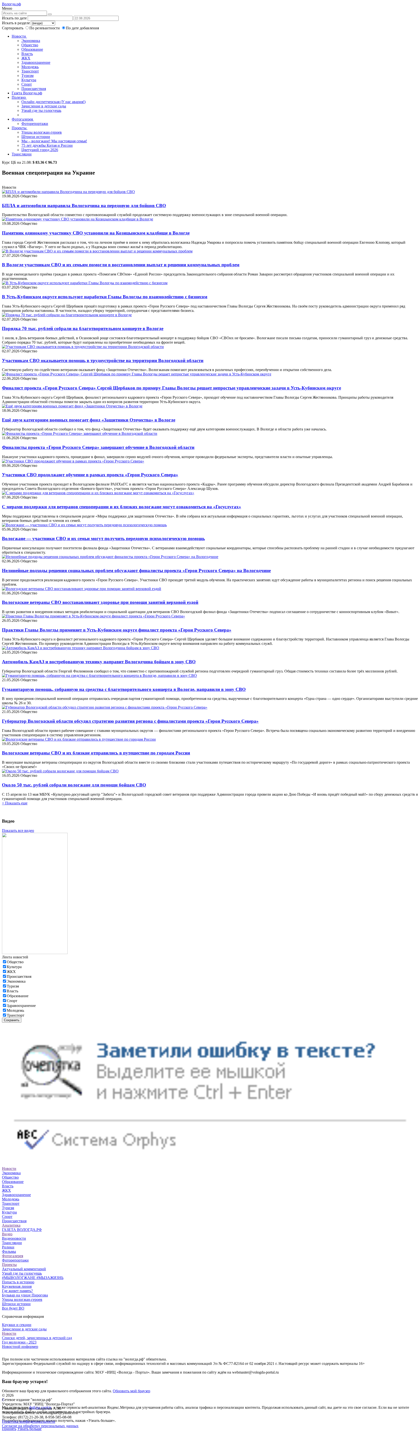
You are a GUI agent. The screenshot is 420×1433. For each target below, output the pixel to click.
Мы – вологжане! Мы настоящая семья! (54, 141)
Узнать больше (29, 1429)
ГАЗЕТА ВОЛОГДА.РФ (22, 1230)
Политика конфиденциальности (28, 1421)
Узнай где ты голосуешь (41, 110)
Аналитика (11, 1225)
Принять (9, 1429)
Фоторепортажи (34, 123)
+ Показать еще (14, 803)
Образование (32, 49)
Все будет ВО (13, 1308)
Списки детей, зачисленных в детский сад (37, 1338)
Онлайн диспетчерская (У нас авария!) (53, 102)
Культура (28, 80)
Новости (19, 36)
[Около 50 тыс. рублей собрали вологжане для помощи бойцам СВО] (60, 771)
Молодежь (30, 67)
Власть (27, 54)
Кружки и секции (16, 1325)
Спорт (26, 84)
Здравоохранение (35, 62)
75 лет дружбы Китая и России (47, 145)
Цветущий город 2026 (39, 150)
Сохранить (11, 1020)
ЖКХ (25, 58)
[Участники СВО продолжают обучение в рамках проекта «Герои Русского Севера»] (73, 461)
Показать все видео (18, 830)
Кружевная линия (17, 1286)
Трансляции (22, 154)
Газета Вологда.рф (27, 93)
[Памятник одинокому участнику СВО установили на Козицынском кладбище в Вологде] (77, 219)
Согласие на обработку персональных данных (40, 1426)
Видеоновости (14, 1238)
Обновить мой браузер (131, 1391)
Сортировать (12, 28)
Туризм (27, 75)
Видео (7, 1234)
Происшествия (33, 89)
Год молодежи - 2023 (19, 1342)
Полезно (19, 97)
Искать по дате (14, 18)
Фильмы (9, 1251)
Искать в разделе (16, 23)
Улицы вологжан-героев (41, 132)
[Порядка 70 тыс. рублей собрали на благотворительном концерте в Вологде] (67, 315)
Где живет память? (17, 1291)
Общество (29, 45)
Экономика (30, 41)
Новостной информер (20, 1346)
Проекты (19, 128)
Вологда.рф (11, 4)
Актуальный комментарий (24, 1269)
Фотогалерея (23, 119)
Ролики (8, 1247)
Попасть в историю (18, 1282)
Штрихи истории (35, 137)
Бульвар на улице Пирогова (25, 1295)
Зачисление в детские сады (43, 106)
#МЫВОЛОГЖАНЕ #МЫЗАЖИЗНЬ (32, 1278)
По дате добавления (82, 28)
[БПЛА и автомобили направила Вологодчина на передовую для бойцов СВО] (68, 192)
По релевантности (45, 28)
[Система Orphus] (210, 1160)
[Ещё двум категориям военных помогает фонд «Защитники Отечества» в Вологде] (72, 406)
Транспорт (30, 71)
